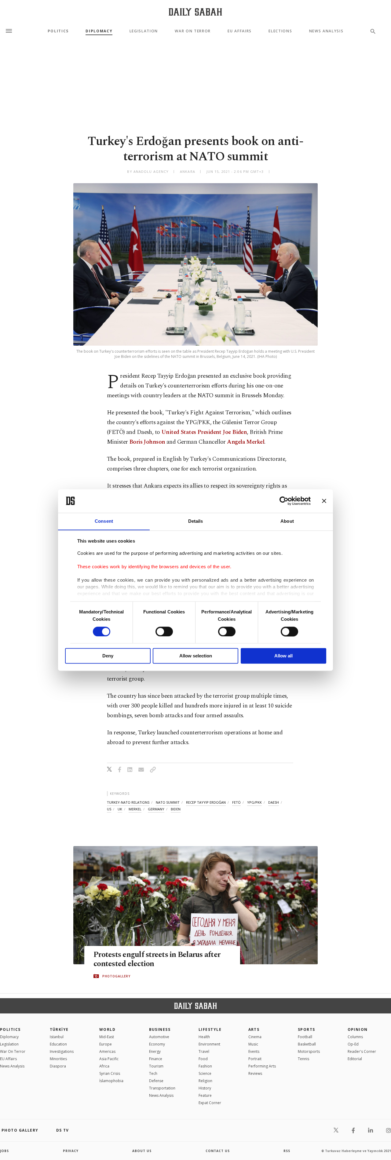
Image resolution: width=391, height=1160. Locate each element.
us (109, 809)
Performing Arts (262, 1066)
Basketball (307, 1044)
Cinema (254, 1036)
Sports (306, 1029)
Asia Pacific (109, 1058)
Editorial (355, 1058)
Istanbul (57, 1036)
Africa (104, 1066)
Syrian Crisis (109, 1073)
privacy (71, 1151)
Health (204, 1036)
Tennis (303, 1058)
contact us (218, 1151)
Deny (107, 656)
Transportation (162, 1088)
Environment (209, 1044)
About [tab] (287, 521)
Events (253, 1051)
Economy (157, 1044)
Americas (107, 1051)
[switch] (164, 631)
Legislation (144, 31)
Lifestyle (210, 1029)
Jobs (4, 1151)
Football (305, 1036)
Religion (205, 1080)
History (205, 1088)
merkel (135, 809)
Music (253, 1044)
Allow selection (195, 656)
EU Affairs (240, 31)
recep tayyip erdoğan (206, 802)
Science (205, 1073)
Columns (355, 1036)
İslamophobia (111, 1080)
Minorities (58, 1058)
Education (58, 1044)
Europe (105, 1044)
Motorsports (309, 1051)
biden (176, 809)
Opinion (358, 1029)
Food (203, 1058)
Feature (205, 1095)
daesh (273, 802)
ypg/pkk (254, 802)
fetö (236, 802)
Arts (254, 1029)
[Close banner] (324, 501)
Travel (204, 1051)
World (107, 1029)
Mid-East (106, 1036)
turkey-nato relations (128, 802)
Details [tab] (195, 521)
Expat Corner (210, 1102)
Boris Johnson (147, 442)
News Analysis (326, 31)
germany (156, 809)
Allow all (283, 656)
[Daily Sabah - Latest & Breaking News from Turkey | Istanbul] (195, 12)
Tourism (156, 1066)
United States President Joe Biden (204, 432)
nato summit (168, 802)
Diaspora (58, 1066)
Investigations (62, 1051)
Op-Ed (353, 1044)
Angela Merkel (245, 442)
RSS (286, 1151)
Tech (153, 1073)
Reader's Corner (362, 1051)
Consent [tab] (104, 521)
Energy (155, 1051)
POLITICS (10, 1029)
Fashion (205, 1066)
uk (120, 809)
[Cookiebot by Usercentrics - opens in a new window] (284, 500)
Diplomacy (99, 31)
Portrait (254, 1058)
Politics (58, 31)
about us (142, 1151)
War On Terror (193, 31)
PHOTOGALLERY (116, 976)
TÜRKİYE (59, 1029)
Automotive (159, 1036)
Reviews (255, 1073)
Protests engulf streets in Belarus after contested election (156, 959)
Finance (155, 1058)
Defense (156, 1080)
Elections (280, 31)
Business (160, 1029)
